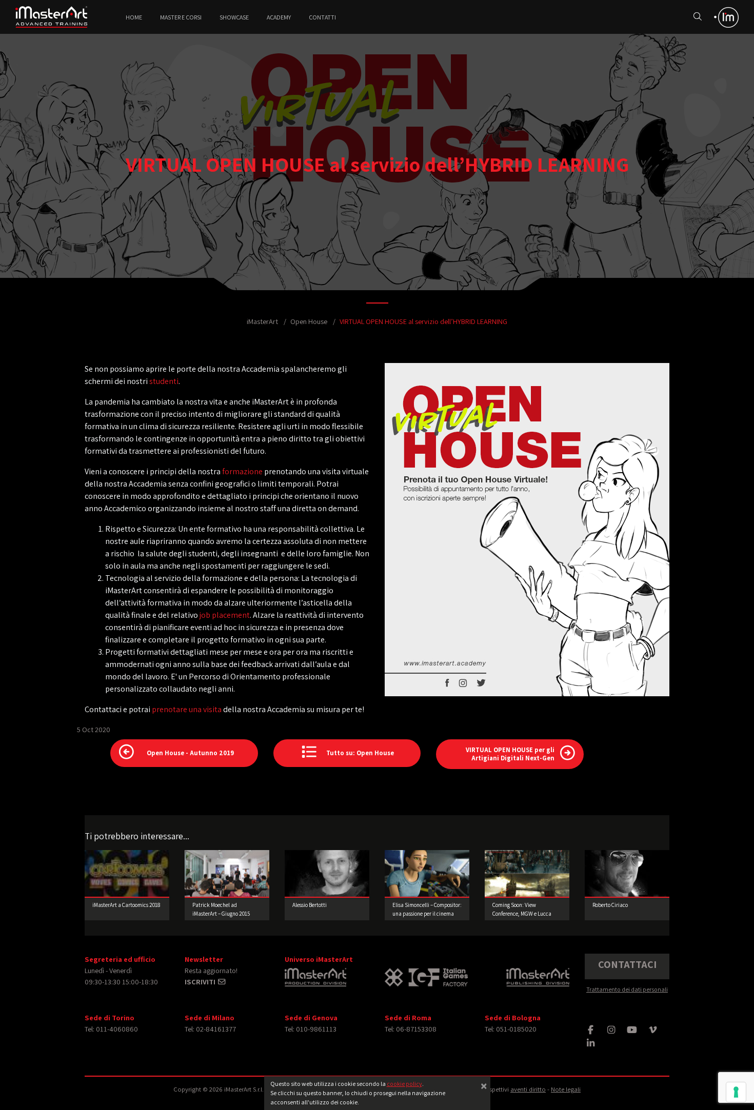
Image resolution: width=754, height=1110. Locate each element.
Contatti (322, 17)
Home (134, 17)
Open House (308, 321)
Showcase (234, 17)
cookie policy (404, 1083)
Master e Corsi (181, 17)
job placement (225, 615)
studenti (163, 381)
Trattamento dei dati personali (627, 989)
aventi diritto (528, 1089)
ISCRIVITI (201, 981)
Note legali (566, 1089)
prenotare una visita (187, 709)
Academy (279, 17)
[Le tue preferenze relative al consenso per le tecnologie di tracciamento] (736, 1092)
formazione (242, 471)
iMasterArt (262, 321)
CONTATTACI (627, 964)
